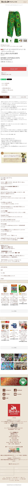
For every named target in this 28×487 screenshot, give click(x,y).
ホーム (4, 477)
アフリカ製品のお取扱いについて (8, 275)
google (2, 278)
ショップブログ (11, 480)
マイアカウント (3, 468)
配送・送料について (16, 477)
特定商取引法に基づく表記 (6, 74)
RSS (15, 480)
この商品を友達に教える (6, 88)
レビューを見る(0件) (5, 83)
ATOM (18, 480)
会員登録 (16, 468)
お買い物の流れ (4, 267)
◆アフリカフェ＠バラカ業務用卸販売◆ (14, 446)
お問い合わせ (3, 473)
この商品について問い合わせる (7, 90)
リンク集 (2, 272)
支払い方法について (9, 477)
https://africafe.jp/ (14, 435)
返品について (3, 72)
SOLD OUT (14, 69)
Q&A (2, 270)
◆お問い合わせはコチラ (14, 464)
